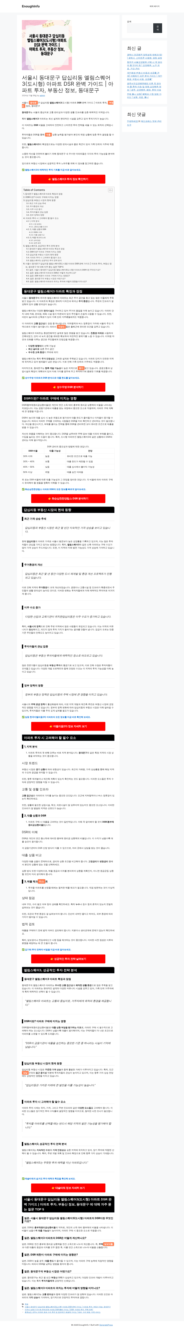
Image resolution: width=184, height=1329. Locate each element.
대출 (48, 134)
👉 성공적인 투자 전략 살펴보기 (68, 958)
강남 (25, 1073)
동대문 (33, 102)
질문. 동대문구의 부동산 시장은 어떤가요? (47, 278)
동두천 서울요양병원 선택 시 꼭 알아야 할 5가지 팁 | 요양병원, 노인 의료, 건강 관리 (144, 65)
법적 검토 (37, 243)
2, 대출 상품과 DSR (38, 229)
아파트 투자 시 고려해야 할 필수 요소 (42, 218)
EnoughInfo (31, 6)
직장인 (61, 326)
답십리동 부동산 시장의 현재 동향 (41, 200)
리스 (41, 881)
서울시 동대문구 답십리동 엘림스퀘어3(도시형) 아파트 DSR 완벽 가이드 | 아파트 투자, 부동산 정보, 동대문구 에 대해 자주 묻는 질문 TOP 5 (68, 265)
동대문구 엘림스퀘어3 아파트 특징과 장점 (43, 194)
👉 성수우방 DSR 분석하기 (68, 387)
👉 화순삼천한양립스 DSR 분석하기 (68, 498)
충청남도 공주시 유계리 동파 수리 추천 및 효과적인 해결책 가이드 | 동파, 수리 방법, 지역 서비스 (63, 1312)
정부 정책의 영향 (37, 215)
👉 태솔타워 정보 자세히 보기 (68, 1188)
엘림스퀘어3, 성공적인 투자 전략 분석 (42, 246)
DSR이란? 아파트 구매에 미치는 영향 (42, 197)
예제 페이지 (155, 6)
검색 (129, 21)
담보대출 (108, 1244)
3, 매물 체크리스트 (38, 237)
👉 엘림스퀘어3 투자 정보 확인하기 (68, 178)
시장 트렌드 (37, 224)
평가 (81, 368)
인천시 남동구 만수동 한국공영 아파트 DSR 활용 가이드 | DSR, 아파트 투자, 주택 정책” (59, 1309)
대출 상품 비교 (39, 235)
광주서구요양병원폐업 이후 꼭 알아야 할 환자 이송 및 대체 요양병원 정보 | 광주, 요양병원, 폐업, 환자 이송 (144, 86)
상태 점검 (37, 240)
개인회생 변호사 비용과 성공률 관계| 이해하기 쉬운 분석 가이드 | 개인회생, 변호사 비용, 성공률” (144, 76)
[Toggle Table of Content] (109, 190)
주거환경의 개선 (37, 206)
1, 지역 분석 (34, 221)
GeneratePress (106, 1325)
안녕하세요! (132, 121)
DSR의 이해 (38, 232)
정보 (26, 1304)
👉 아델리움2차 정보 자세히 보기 (68, 726)
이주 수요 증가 (36, 209)
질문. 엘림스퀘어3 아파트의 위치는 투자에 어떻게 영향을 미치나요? (58, 281)
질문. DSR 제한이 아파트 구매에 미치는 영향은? (50, 276)
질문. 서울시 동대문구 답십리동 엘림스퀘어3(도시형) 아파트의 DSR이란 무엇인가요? (64, 270)
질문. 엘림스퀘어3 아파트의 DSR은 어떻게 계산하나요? (53, 273)
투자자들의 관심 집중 (39, 212)
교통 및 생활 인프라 (41, 227)
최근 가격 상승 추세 (37, 203)
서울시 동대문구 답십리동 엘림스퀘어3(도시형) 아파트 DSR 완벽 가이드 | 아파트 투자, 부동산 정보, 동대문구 (68, 1307)
